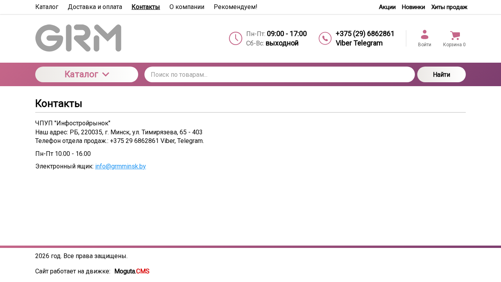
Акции (387, 7)
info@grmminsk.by (120, 166)
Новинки (413, 7)
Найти (441, 74)
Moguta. (132, 271)
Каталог (81, 74)
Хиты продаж (449, 7)
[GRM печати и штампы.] (86, 38)
